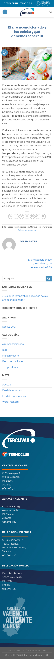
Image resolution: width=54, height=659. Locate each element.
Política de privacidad (33, 650)
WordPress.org (10, 401)
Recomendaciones (12, 361)
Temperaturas (10, 367)
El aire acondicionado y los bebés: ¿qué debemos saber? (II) (40, 263)
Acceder (7, 384)
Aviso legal (14, 650)
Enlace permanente (27, 230)
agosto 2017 (9, 326)
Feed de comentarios (14, 396)
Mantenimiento (10, 355)
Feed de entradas (12, 390)
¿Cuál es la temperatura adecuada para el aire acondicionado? (25, 298)
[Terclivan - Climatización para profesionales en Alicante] (27, 12)
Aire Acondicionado (13, 344)
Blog (5, 349)
